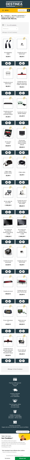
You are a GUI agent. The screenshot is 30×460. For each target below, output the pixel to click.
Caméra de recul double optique (21, 112)
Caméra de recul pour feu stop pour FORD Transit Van (22, 83)
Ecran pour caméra (8, 142)
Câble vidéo (22, 172)
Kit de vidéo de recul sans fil (22, 350)
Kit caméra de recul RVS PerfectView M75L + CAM (8, 232)
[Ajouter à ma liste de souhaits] (9, 63)
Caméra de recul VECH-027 (21, 53)
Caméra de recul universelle (8, 261)
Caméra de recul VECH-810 (8, 83)
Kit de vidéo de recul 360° (8, 202)
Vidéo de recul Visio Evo (22, 321)
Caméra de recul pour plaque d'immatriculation (8, 113)
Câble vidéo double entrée (8, 172)
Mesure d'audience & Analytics (9, 452)
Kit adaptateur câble (8, 53)
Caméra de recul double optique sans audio (21, 202)
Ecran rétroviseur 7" (8, 321)
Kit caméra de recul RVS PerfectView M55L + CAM (22, 232)
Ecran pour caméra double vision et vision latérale (22, 142)
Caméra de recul (8, 291)
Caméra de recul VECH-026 (21, 261)
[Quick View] (6, 63)
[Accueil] (1, 15)
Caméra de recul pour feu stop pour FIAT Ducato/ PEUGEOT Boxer (8, 351)
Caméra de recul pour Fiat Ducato (21, 291)
